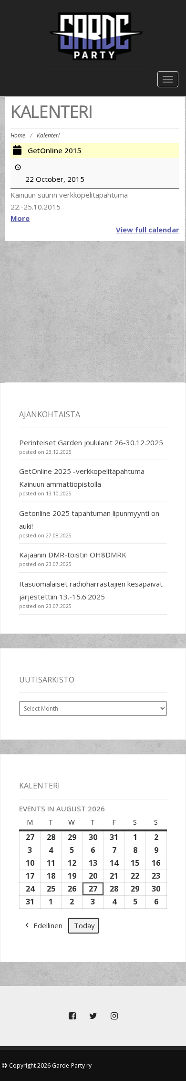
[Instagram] (114, 1016)
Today (84, 925)
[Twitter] (93, 1016)
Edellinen (47, 925)
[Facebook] (72, 1016)
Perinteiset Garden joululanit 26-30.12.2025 (91, 442)
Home (17, 135)
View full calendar (147, 229)
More (20, 218)
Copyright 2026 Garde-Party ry (50, 1065)
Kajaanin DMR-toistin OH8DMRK (72, 554)
